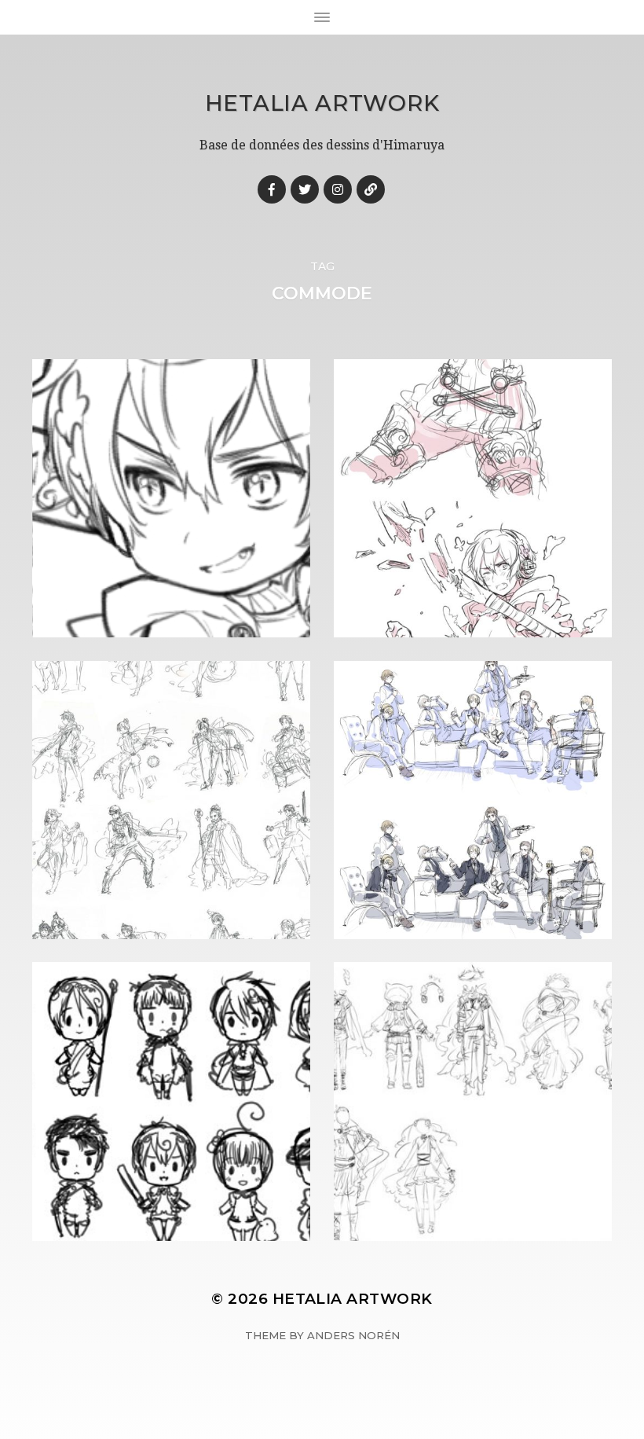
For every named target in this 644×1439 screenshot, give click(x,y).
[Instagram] (338, 189)
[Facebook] (272, 189)
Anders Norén (353, 1335)
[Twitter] (305, 189)
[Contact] (371, 189)
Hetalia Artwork (322, 103)
